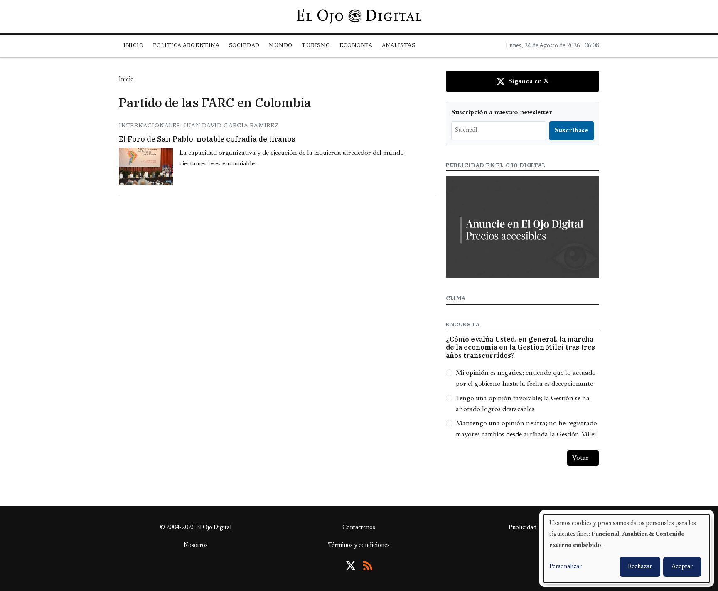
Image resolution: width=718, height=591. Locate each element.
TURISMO (316, 45)
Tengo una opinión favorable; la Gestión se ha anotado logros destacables (523, 404)
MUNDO (281, 45)
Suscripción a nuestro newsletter (501, 112)
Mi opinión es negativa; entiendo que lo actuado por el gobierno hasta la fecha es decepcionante (526, 378)
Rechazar (640, 567)
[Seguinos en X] (350, 565)
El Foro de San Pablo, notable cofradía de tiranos (207, 139)
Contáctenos (358, 528)
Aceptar (682, 567)
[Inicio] (359, 16)
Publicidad (522, 528)
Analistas (399, 45)
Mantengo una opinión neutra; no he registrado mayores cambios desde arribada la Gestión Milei (526, 429)
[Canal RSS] (367, 565)
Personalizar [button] (565, 567)
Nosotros (196, 546)
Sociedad (244, 45)
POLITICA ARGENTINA (186, 45)
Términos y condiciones (359, 546)
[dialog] (626, 548)
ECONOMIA (355, 45)
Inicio (133, 45)
